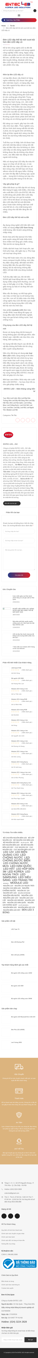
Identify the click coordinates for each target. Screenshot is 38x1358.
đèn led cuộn (12, 398)
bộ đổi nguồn (25, 842)
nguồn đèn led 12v (26, 907)
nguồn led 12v (10, 898)
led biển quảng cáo (15, 853)
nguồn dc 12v (23, 891)
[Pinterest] (28, 420)
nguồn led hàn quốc (16, 903)
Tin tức (14, 415)
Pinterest (17, 1217)
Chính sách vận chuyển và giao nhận (12, 1233)
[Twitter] (23, 420)
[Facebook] (18, 420)
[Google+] (33, 420)
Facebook (4, 1217)
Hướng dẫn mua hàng (8, 1244)
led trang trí (22, 880)
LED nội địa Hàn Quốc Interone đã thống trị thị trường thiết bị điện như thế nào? (23, 635)
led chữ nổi (24, 405)
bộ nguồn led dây (11, 842)
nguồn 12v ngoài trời (24, 886)
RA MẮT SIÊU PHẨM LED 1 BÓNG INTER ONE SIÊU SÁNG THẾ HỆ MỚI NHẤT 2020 (23, 610)
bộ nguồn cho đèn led (23, 840)
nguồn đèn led (10, 907)
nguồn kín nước (11, 895)
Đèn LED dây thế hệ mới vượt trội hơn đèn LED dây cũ (19, 40)
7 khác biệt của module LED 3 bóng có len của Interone (24, 647)
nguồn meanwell (24, 905)
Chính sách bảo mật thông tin (10, 1284)
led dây (16, 407)
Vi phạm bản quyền (7, 1288)
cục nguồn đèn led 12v (24, 850)
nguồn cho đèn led (12, 888)
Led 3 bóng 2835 (16, 1042)
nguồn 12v (8, 886)
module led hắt (12, 410)
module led (19, 882)
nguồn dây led (10, 893)
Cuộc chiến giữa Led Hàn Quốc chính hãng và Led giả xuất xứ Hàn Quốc (23, 597)
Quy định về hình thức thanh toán (11, 1230)
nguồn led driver (15, 900)
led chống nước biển (16, 859)
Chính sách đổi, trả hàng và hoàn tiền (13, 1240)
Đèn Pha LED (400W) (18, 1029)
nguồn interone (24, 893)
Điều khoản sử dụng (7, 1281)
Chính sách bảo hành (8, 1237)
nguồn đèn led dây (11, 910)
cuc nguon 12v (21, 847)
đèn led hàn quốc (16, 403)
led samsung (14, 876)
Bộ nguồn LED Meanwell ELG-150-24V (23, 1017)
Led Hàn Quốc (21, 866)
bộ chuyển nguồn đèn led (15, 838)
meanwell (6, 883)
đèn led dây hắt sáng (17, 400)
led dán (10, 407)
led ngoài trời (16, 873)
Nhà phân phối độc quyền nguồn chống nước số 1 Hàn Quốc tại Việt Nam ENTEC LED (23, 623)
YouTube (10, 1217)
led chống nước (13, 405)
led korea (16, 871)
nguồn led (27, 895)
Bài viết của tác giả (11, 503)
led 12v (8, 851)
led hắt (23, 407)
